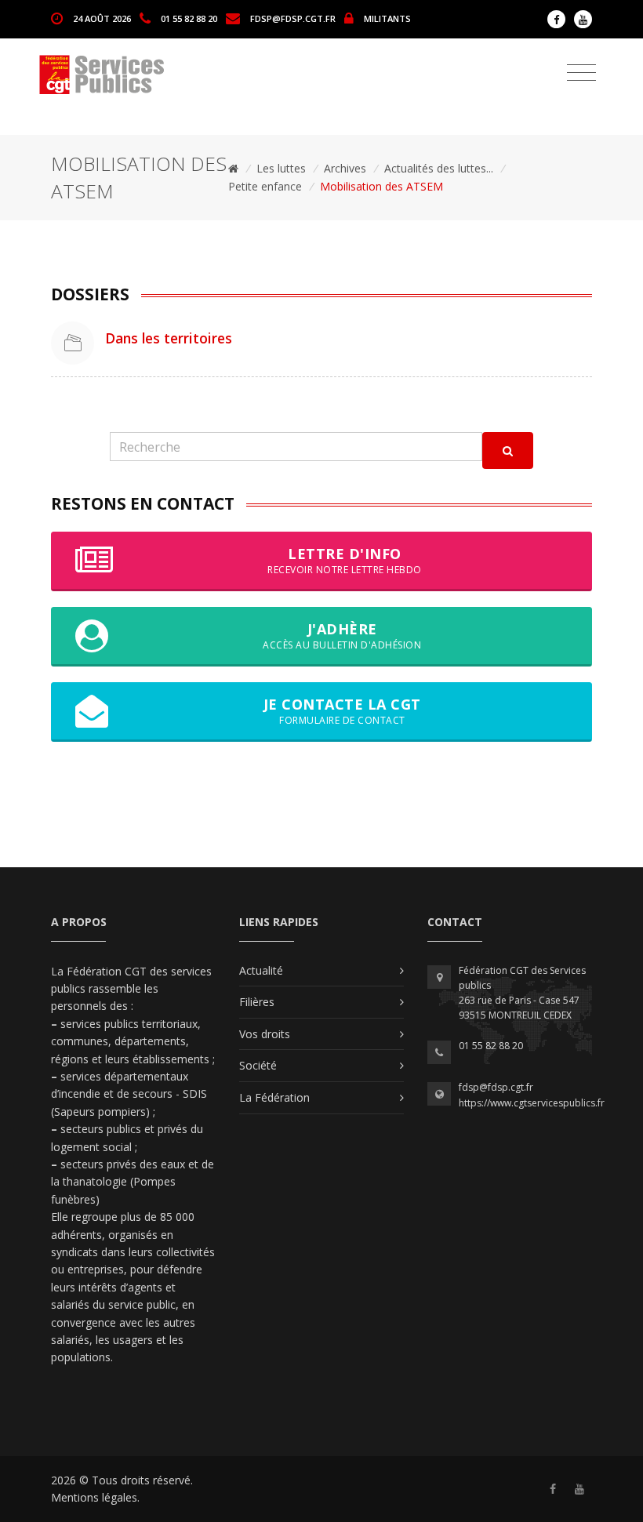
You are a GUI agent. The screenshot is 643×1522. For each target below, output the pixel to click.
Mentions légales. (95, 1497)
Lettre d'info (344, 560)
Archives (345, 168)
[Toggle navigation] (581, 73)
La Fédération (274, 1097)
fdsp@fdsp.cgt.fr (293, 18)
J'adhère (342, 635)
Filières (256, 1001)
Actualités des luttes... (438, 168)
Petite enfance (265, 186)
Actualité (261, 970)
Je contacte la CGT (342, 711)
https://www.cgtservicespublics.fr (532, 1103)
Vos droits (264, 1033)
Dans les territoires (168, 338)
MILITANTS (387, 18)
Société (258, 1065)
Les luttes (281, 168)
